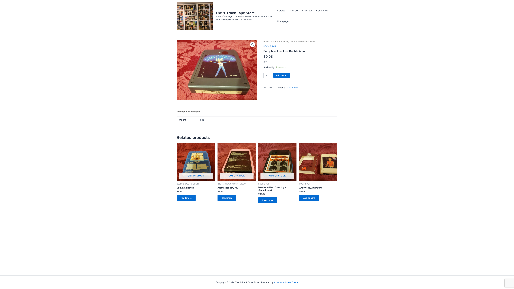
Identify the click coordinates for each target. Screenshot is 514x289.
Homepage (282, 21)
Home (266, 41)
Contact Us (322, 10)
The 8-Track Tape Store (235, 13)
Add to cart (282, 75)
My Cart (294, 10)
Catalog (281, 10)
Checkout (307, 10)
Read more (186, 198)
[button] (252, 44)
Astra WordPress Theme (286, 282)
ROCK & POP (276, 41)
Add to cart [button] (309, 198)
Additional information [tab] (188, 111)
